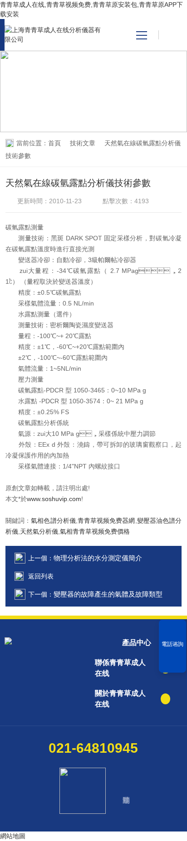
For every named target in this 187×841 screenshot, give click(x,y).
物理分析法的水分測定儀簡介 (98, 558)
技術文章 (82, 143)
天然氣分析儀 (39, 531)
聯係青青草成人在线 (120, 668)
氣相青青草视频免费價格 (95, 531)
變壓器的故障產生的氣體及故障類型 (108, 594)
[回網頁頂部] (172, 663)
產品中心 (136, 642)
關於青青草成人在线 (120, 698)
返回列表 (41, 576)
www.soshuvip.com (54, 498)
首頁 (54, 143)
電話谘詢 (172, 644)
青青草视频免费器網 (106, 520)
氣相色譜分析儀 (53, 520)
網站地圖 (12, 836)
